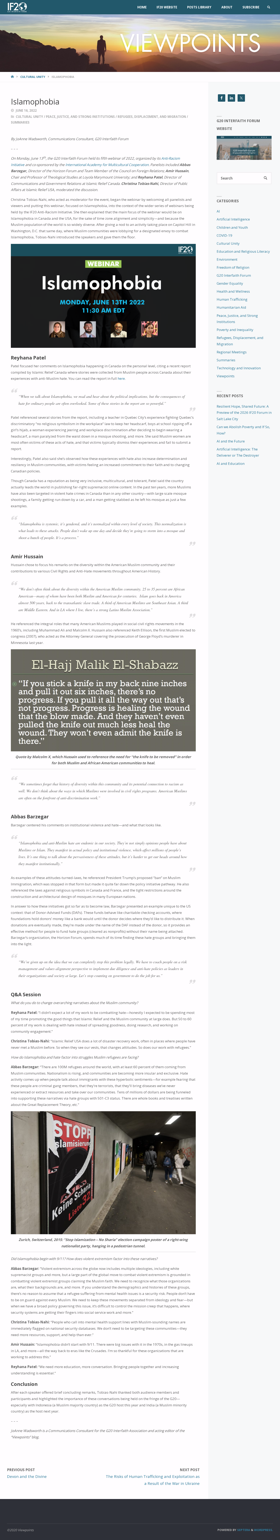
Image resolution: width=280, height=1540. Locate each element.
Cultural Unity (32, 77)
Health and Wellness (233, 291)
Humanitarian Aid (231, 307)
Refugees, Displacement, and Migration (152, 117)
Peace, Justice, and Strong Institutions (80, 117)
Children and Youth (232, 227)
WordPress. (263, 1530)
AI (218, 211)
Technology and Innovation (239, 368)
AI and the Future (231, 441)
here (121, 378)
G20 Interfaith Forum (234, 275)
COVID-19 (224, 235)
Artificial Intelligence (233, 219)
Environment (227, 259)
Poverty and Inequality (235, 329)
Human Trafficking (232, 299)
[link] (269, 7)
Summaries (20, 122)
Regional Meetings (232, 352)
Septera (243, 1530)
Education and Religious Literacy (243, 251)
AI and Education (231, 463)
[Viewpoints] (17, 7)
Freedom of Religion (233, 267)
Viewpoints (225, 376)
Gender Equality (230, 283)
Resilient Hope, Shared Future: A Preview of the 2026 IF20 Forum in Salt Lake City (244, 412)
